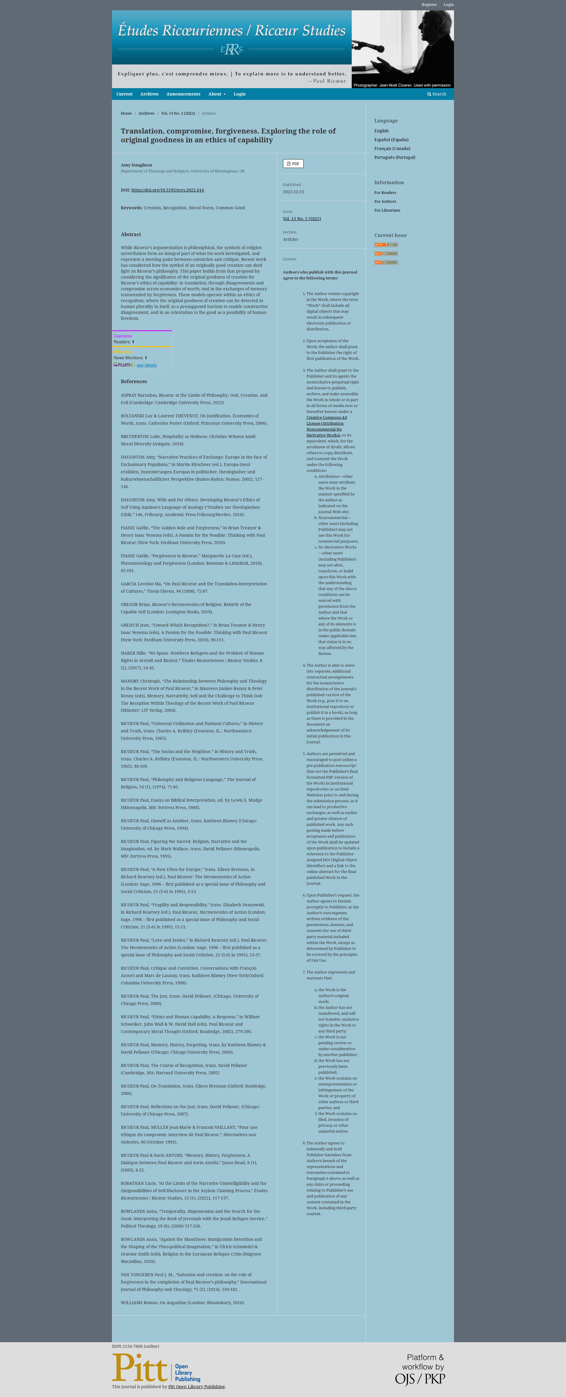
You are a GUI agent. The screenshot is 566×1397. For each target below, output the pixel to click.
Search (438, 94)
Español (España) (391, 139)
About (215, 94)
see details (147, 365)
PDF (295, 163)
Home (126, 113)
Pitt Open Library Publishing (196, 1386)
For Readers (385, 192)
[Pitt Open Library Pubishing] (156, 1380)
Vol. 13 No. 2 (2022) (178, 113)
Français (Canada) (392, 148)
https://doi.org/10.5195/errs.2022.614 (167, 190)
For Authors (385, 201)
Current (124, 94)
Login (240, 94)
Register (429, 4)
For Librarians (387, 210)
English (381, 131)
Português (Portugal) (394, 157)
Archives (149, 94)
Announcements (183, 94)
